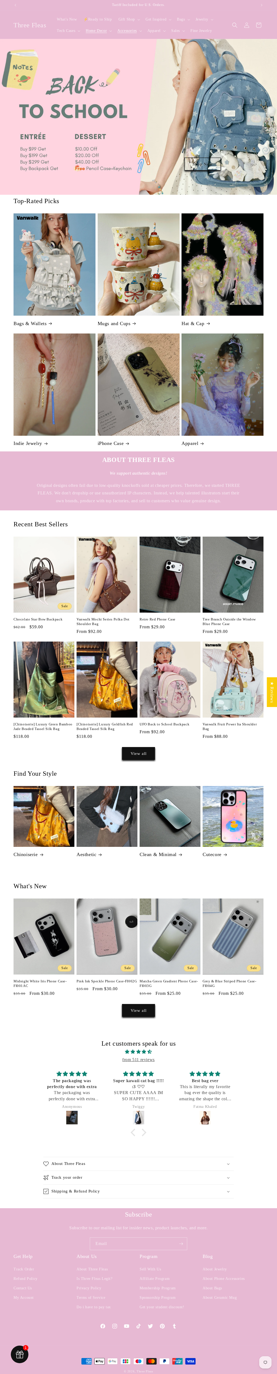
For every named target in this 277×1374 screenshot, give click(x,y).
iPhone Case (111, 443)
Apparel (190, 443)
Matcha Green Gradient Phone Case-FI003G (169, 983)
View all (139, 753)
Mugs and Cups (114, 323)
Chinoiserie (26, 854)
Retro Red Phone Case (158, 619)
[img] (138, 1052)
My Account (24, 1298)
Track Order (24, 1269)
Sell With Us (150, 1269)
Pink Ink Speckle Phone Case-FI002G (107, 981)
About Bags (212, 1288)
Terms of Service (91, 1298)
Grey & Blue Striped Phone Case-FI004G (229, 983)
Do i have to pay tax (94, 1307)
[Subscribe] (181, 1243)
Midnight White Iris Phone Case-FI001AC (40, 983)
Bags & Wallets (30, 323)
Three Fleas (145, 1371)
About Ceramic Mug (220, 1298)
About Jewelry (215, 1269)
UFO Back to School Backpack (164, 724)
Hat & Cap (193, 323)
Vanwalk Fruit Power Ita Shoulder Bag (230, 726)
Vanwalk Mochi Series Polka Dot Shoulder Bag (103, 621)
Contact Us (23, 1288)
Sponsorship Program (158, 1298)
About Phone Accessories (224, 1279)
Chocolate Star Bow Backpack (38, 619)
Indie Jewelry (28, 443)
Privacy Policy (89, 1288)
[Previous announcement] (15, 5)
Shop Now (203, 164)
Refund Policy (26, 1279)
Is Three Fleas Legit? (95, 1279)
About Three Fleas (92, 1269)
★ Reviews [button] (272, 692)
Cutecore (212, 854)
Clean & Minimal (158, 854)
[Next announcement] (262, 5)
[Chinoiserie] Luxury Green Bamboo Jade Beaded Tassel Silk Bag (43, 726)
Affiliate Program (155, 1279)
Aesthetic (86, 854)
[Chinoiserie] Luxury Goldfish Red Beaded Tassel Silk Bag (105, 726)
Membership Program (158, 1288)
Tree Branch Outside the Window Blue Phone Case (229, 621)
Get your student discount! (162, 1307)
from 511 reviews (138, 1059)
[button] (128, 19)
